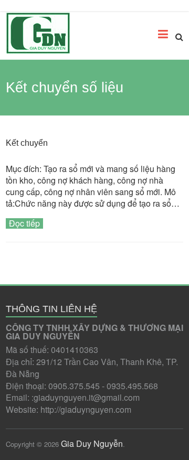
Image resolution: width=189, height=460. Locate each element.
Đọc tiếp (24, 223)
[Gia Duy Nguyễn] (38, 33)
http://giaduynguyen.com (85, 409)
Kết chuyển (27, 142)
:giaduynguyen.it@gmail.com (86, 397)
